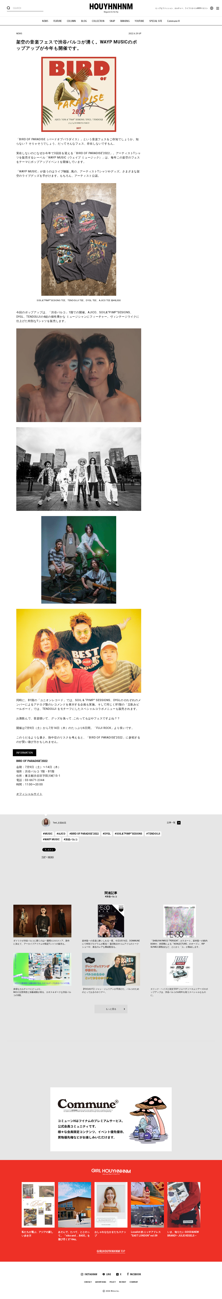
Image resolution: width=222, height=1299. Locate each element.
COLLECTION (98, 21)
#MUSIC (48, 833)
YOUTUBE (139, 21)
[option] (38, 1211)
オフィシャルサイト (29, 794)
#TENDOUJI (153, 833)
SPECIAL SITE (155, 21)
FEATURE (57, 21)
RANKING (125, 21)
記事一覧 (171, 823)
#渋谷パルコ (71, 839)
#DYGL (107, 833)
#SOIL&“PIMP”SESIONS (128, 833)
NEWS (45, 21)
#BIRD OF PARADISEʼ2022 (84, 833)
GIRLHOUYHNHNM (111, 1251)
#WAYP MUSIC (51, 839)
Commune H (173, 21)
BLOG (84, 21)
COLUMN (71, 21)
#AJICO (61, 833)
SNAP (112, 21)
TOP (44, 857)
